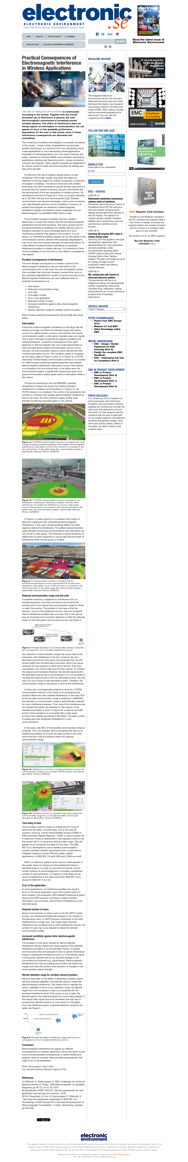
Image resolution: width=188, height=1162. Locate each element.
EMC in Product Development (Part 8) (105, 374)
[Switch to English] (110, 46)
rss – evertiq (96, 191)
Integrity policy (124, 1154)
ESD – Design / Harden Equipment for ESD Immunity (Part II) (106, 346)
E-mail (91, 170)
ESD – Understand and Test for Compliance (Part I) (109, 359)
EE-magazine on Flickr (110, 34)
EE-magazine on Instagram (117, 34)
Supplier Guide (33, 44)
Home (29, 36)
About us (39, 36)
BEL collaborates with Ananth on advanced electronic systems (103, 276)
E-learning (70, 36)
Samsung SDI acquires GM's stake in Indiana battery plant (105, 235)
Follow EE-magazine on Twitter (103, 34)
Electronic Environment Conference (58, 44)
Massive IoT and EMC (106, 326)
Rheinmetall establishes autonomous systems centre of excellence (105, 200)
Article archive (54, 36)
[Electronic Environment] (94, 16)
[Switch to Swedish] (105, 46)
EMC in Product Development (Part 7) (105, 379)
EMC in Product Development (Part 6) (105, 385)
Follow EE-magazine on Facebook (98, 34)
